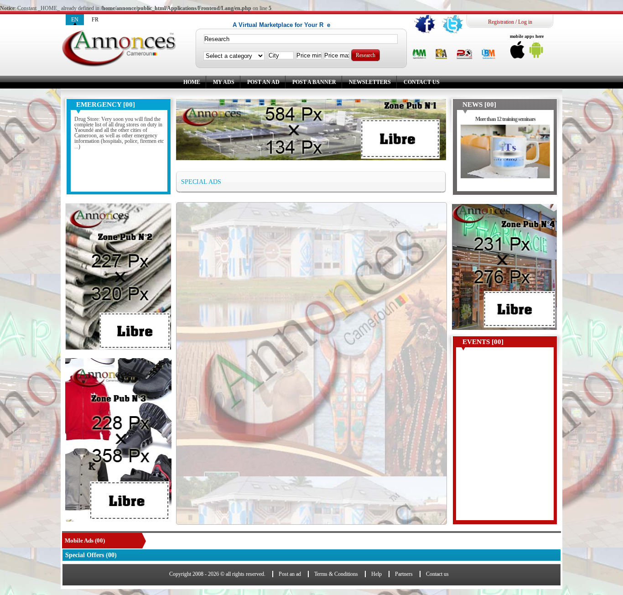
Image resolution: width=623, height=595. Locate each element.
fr (95, 19)
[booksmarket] (488, 54)
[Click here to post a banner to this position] (118, 277)
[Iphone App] (517, 52)
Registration (501, 22)
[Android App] (536, 52)
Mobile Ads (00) (85, 540)
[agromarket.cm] (419, 54)
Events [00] (483, 341)
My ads (223, 82)
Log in (525, 22)
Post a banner (314, 82)
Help (376, 574)
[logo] (119, 49)
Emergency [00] (105, 104)
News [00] (479, 104)
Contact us (422, 82)
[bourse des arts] (441, 54)
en (74, 19)
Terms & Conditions (336, 574)
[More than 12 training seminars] (505, 156)
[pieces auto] (464, 54)
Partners (404, 574)
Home (191, 82)
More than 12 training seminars (505, 119)
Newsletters (370, 82)
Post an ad (263, 82)
